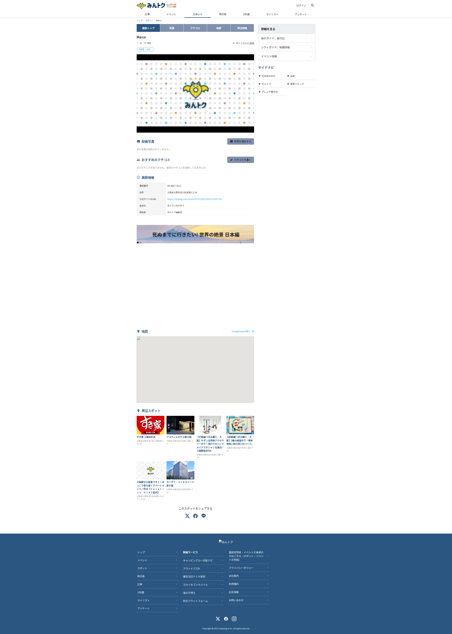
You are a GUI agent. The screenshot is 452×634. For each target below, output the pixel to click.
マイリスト (272, 14)
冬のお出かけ (268, 75)
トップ (139, 20)
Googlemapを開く (241, 331)
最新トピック (297, 83)
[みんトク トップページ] (157, 5)
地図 (218, 28)
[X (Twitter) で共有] (187, 516)
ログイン (301, 5)
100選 (246, 14)
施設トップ (148, 28)
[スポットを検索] (312, 5)
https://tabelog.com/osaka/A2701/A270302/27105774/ (194, 198)
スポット (198, 14)
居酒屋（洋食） (145, 49)
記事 (147, 14)
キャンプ (266, 83)
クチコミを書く (242, 159)
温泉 (292, 75)
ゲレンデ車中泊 (270, 91)
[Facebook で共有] (195, 516)
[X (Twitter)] (218, 619)
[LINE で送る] (203, 516)
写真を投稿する (242, 141)
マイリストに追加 (245, 43)
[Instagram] (234, 619)
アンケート (301, 14)
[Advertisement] (195, 288)
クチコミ (195, 28)
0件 (149, 43)
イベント (171, 14)
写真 (171, 28)
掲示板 (223, 14)
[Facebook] (226, 619)
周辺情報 (242, 28)
